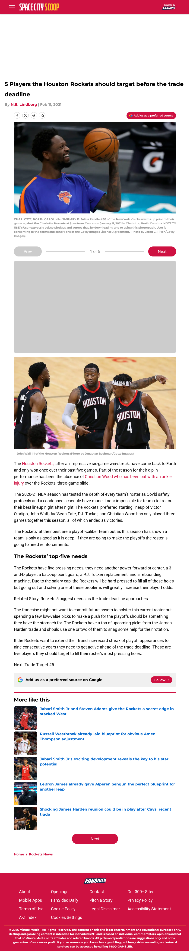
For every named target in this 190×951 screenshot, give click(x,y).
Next (162, 251)
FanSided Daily (64, 900)
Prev (28, 251)
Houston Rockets (38, 463)
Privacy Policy (140, 900)
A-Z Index (28, 917)
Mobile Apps (30, 900)
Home (19, 854)
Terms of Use (31, 908)
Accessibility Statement (149, 908)
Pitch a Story (101, 900)
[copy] (42, 115)
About (24, 891)
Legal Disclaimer (104, 908)
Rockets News (41, 854)
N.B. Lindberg (24, 104)
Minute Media (29, 929)
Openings (59, 891)
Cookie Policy (63, 908)
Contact (96, 891)
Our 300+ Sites (140, 891)
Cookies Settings (66, 917)
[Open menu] (12, 7)
